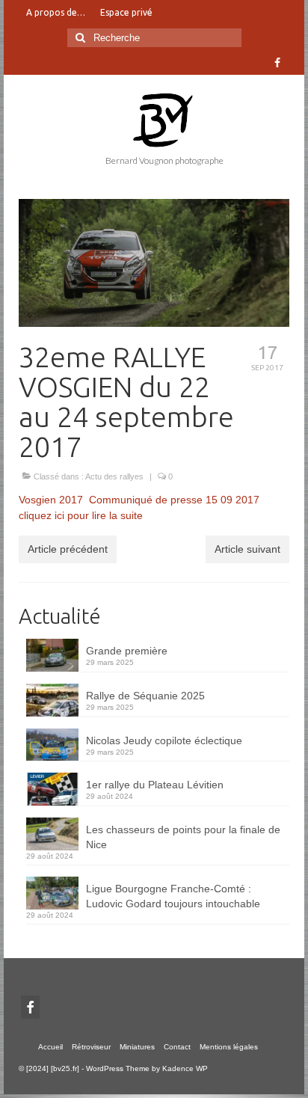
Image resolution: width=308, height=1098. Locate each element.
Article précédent (68, 549)
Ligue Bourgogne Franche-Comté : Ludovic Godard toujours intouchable (173, 896)
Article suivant (247, 549)
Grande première (126, 651)
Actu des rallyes (114, 476)
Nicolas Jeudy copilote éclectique (164, 740)
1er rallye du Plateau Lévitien (155, 785)
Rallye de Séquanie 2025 (145, 696)
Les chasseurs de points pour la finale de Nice (183, 837)
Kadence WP (185, 1068)
